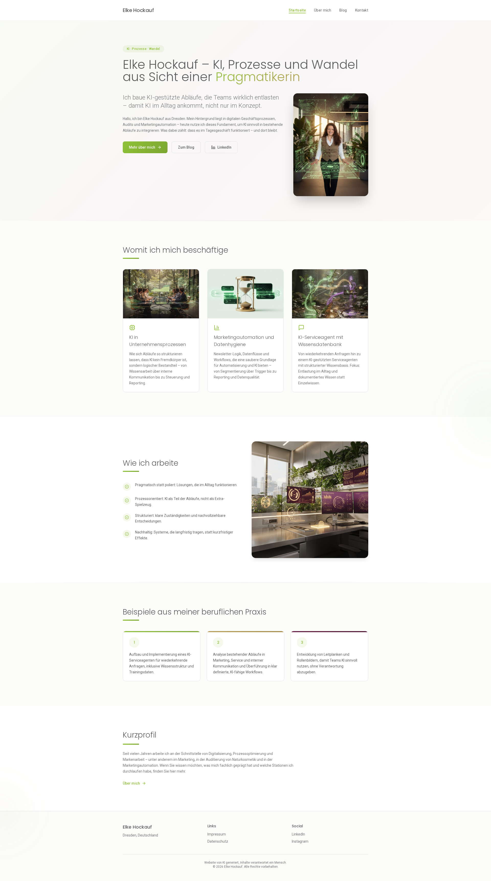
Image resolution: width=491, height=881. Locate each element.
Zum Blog (186, 147)
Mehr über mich (142, 147)
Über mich (322, 10)
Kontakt (361, 10)
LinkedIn (224, 147)
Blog (343, 10)
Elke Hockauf (138, 10)
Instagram (300, 841)
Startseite (297, 10)
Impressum (216, 834)
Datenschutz (217, 841)
